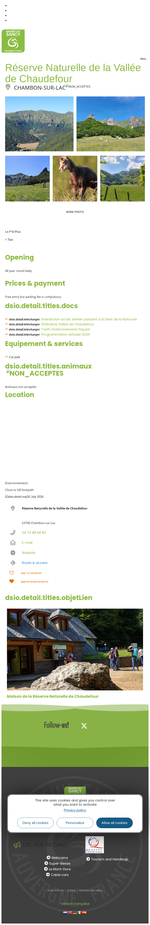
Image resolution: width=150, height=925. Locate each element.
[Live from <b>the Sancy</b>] (17, 845)
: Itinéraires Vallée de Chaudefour (67, 324)
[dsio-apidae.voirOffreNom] (75, 649)
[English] (70, 912)
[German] (75, 912)
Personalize (75, 823)
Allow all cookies (115, 823)
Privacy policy (75, 810)
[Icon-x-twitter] (84, 725)
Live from (45, 845)
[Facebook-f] (72, 725)
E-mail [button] (27, 542)
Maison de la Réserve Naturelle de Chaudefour (53, 696)
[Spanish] (84, 912)
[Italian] (79, 912)
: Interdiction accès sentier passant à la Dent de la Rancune (88, 319)
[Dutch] (65, 912)
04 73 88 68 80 (34, 532)
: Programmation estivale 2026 (65, 334)
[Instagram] (96, 725)
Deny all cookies (35, 823)
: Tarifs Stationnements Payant (65, 329)
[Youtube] (108, 725)
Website (28, 552)
